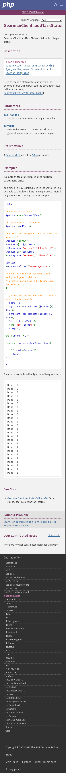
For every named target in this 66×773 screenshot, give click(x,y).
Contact (26, 762)
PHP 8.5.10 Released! (33, 12)
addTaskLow (11, 588)
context (9, 610)
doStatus (10, 647)
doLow (9, 636)
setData (9, 694)
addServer (11, 566)
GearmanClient (13, 557)
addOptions (11, 563)
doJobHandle (12, 632)
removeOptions (13, 669)
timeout (9, 727)
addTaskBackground (15, 577)
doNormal (10, 643)
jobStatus (10, 661)
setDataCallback (13, 698)
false (25, 73)
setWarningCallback (15, 720)
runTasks (10, 676)
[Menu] (62, 5)
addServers (11, 570)
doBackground (12, 621)
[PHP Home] (8, 5)
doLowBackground (14, 639)
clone (8, 603)
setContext (11, 687)
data (8, 614)
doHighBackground (15, 628)
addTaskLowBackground (17, 592)
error (8, 654)
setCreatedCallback (15, 690)
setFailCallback (13, 705)
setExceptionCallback (16, 701)
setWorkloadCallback (16, 723)
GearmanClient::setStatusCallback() (23, 93)
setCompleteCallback (16, 683)
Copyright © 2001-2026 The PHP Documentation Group (32, 751)
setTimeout (11, 716)
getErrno (10, 658)
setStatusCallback (14, 712)
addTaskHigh (12, 581)
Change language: (30, 20)
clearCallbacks (13, 599)
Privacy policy (13, 769)
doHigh (9, 625)
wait (8, 731)
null (48, 69)
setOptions (11, 709)
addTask (10, 574)
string (50, 65)
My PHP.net (12, 762)
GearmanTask (13, 73)
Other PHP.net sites (45, 762)
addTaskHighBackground (17, 585)
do (7, 617)
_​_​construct (11, 606)
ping (8, 665)
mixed (26, 69)
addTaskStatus (13, 596)
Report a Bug (22, 525)
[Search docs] (55, 5)
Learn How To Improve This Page (21, 521)
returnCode (11, 672)
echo (8, 650)
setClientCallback (14, 680)
